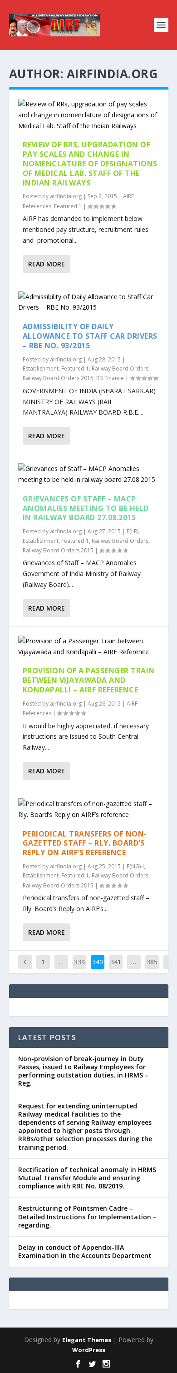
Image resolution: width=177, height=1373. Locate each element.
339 (79, 961)
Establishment (41, 368)
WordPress (88, 1350)
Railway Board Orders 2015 (58, 378)
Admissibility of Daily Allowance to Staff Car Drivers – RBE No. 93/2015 (90, 336)
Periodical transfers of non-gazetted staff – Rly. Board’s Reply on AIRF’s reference (85, 843)
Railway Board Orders (120, 368)
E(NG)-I (135, 866)
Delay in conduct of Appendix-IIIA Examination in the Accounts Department (85, 1251)
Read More (46, 264)
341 (115, 961)
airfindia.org (66, 196)
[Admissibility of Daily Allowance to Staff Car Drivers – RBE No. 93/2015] (88, 302)
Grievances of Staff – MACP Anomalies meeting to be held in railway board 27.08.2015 (86, 508)
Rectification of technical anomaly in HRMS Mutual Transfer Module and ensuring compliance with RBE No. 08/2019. (87, 1177)
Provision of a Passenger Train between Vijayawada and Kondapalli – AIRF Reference (89, 680)
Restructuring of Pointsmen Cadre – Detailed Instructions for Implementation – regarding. (87, 1216)
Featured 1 (68, 206)
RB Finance (110, 378)
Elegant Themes (86, 1340)
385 (152, 961)
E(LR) (132, 531)
